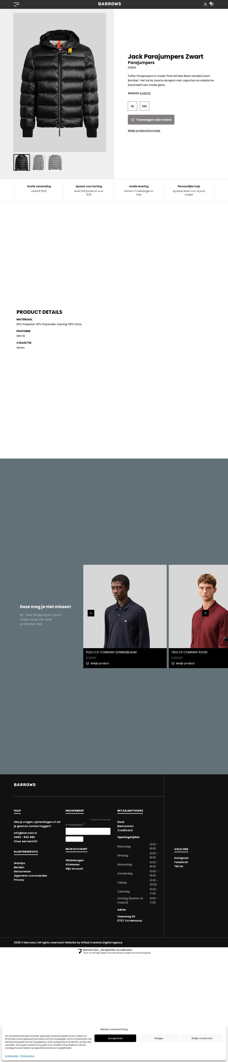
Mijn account (74, 869)
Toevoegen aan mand (153, 120)
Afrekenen (73, 864)
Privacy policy (27, 1055)
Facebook (181, 862)
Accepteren (115, 1038)
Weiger (158, 1038)
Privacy (19, 880)
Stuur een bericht (25, 841)
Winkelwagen (75, 860)
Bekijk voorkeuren (202, 1038)
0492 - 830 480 (24, 837)
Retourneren (22, 871)
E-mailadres (75, 824)
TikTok (178, 866)
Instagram (181, 858)
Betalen (19, 867)
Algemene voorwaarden (30, 876)
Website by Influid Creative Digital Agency (94, 942)
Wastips (19, 863)
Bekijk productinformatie (144, 131)
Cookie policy (12, 1055)
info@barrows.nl (25, 833)
